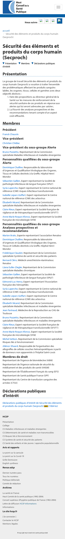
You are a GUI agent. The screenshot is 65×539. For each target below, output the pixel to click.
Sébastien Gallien (11, 180)
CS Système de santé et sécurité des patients (22, 439)
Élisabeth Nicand (11, 202)
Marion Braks (9, 235)
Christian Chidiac (11, 143)
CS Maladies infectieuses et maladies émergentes (24, 429)
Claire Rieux (8, 209)
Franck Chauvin (11, 134)
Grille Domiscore (10, 459)
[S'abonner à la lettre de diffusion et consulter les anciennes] (59, 21)
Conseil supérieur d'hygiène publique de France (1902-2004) (29, 500)
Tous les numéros (10, 476)
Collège (6, 425)
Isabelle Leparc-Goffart (14, 195)
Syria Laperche (10, 187)
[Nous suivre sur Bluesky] (47, 21)
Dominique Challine (13, 167)
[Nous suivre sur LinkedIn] (41, 21)
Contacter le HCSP (11, 520)
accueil (6, 30)
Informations (8, 507)
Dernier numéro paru (12, 472)
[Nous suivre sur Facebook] (53, 21)
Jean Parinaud (10, 310)
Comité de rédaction (12, 483)
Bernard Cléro (10, 260)
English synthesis (10, 463)
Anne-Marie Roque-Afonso (16, 216)
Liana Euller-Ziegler (12, 267)
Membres (25, 63)
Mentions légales (10, 523)
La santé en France (11, 493)
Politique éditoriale (11, 480)
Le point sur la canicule (13, 452)
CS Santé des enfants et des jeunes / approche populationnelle (31, 443)
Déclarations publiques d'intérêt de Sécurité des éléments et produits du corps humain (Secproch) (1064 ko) (32, 404)
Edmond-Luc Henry (12, 281)
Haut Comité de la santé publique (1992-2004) (23, 496)
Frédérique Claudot (13, 252)
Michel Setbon (10, 339)
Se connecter (9, 516)
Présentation (11, 63)
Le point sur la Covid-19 (13, 456)
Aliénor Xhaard (10, 346)
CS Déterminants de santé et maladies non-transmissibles (28, 432)
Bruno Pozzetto (11, 151)
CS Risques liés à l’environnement (17, 436)
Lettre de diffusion (20, 503)
